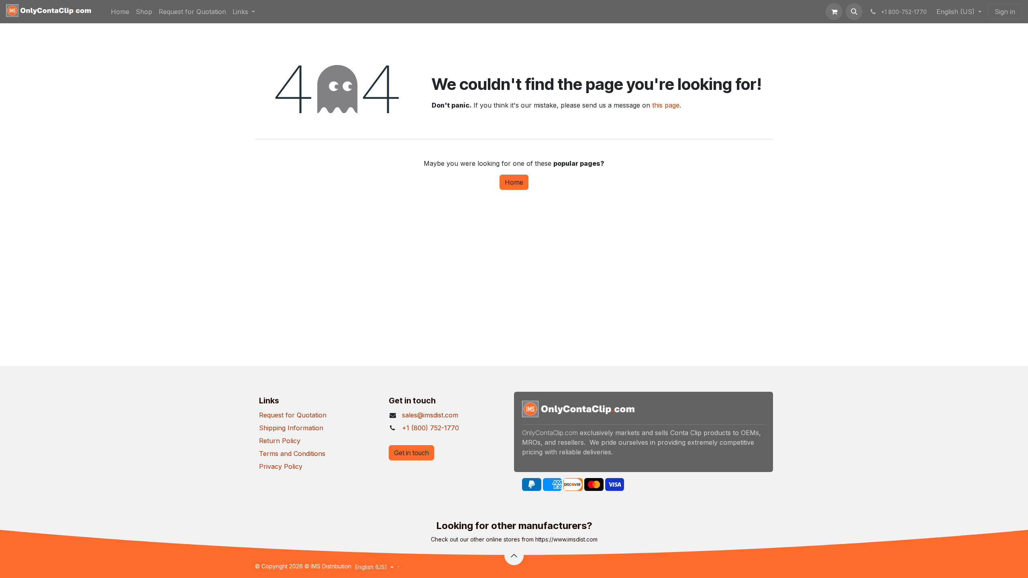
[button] (854, 11)
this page (665, 105)
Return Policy (279, 441)
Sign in (1005, 12)
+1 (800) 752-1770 (430, 428)
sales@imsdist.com (430, 415)
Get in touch (411, 453)
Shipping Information (291, 428)
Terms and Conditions (292, 454)
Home (514, 182)
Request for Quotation (292, 415)
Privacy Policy (280, 466)
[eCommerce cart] (834, 11)
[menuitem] (120, 12)
